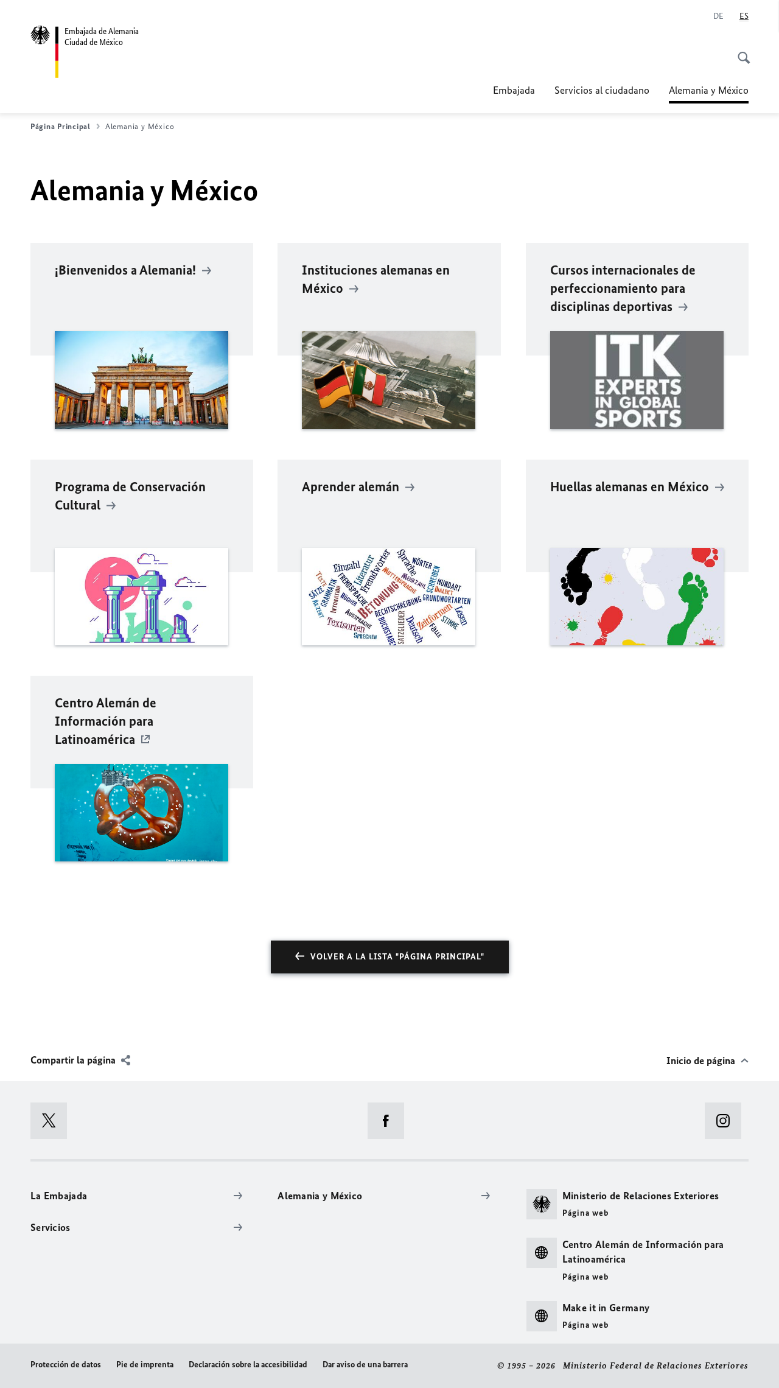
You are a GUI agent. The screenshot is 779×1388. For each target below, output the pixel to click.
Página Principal (60, 126)
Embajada (514, 90)
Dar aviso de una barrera (365, 1364)
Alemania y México (709, 93)
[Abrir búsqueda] (740, 51)
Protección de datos (65, 1364)
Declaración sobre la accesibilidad (248, 1364)
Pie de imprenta (144, 1364)
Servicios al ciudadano (601, 90)
